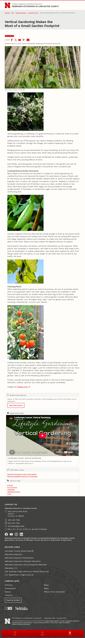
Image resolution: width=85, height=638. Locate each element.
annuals (10, 485)
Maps (46, 585)
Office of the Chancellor (54, 592)
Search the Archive (16, 405)
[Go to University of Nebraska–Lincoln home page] (7, 5)
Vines (9, 494)
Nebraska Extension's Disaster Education (23, 561)
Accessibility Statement (72, 621)
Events (8, 592)
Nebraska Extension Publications (19, 558)
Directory (9, 585)
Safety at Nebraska (64, 622)
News (46, 588)
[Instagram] (16, 534)
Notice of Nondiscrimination (41, 622)
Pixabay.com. (22, 387)
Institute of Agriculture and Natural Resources (27, 4)
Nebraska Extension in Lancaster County (35, 6)
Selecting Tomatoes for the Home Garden (22, 474)
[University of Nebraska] (21, 608)
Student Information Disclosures (21, 624)
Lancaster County (33, 13)
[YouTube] (11, 534)
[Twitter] (16, 40)
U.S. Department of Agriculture (18, 575)
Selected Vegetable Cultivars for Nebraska (22, 476)
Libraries (8, 595)
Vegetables (11, 489)
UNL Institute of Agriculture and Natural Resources (27, 571)
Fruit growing (12, 487)
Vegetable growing (13, 492)
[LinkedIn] (21, 534)
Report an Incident (13, 600)
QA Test (62, 621)
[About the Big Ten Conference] (8, 608)
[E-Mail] (20, 40)
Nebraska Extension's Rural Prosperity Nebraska (26, 565)
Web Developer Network (52, 621)
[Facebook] (12, 40)
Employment (10, 588)
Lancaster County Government (18, 551)
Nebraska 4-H (11, 568)
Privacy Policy (54, 622)
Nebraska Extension (21, 13)
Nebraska (7, 13)
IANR (12, 13)
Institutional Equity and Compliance (22, 622)
